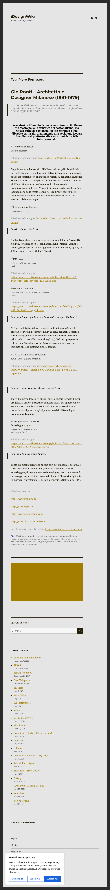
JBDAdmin (19, 536)
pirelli (43, 542)
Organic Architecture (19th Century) (33, 733)
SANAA (17, 665)
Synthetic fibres (22, 703)
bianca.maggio (41, 447)
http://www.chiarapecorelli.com (28, 521)
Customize (17, 879)
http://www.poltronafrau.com (27, 514)
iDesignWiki (23, 16)
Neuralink (19, 793)
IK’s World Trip (48, 280)
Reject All (35, 879)
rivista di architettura (64, 542)
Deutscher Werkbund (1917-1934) (31, 755)
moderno (70, 539)
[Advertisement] (55, 45)
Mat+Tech (16, 851)
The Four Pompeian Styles (27, 657)
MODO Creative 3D (23, 718)
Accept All (52, 879)
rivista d (50, 542)
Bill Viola (18, 687)
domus (37, 539)
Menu (93, 18)
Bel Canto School (23, 672)
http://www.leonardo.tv (23, 499)
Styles (14, 838)
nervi (77, 539)
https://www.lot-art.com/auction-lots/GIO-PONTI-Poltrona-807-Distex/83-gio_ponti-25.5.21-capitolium (44, 370)
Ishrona (39, 310)
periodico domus (18, 542)
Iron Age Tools (21, 800)
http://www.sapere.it (22, 506)
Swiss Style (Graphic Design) (29, 785)
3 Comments (31, 544)
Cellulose (18, 748)
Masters (15, 845)
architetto (50, 536)
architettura (60, 536)
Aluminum (19, 725)
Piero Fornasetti (33, 542)
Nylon (17, 710)
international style (57, 539)
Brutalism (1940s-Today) (27, 770)
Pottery (17, 778)
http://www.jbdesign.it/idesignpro (63, 529)
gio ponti (45, 539)
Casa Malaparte (22, 680)
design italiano (26, 539)
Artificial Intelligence (25, 763)
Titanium (18, 740)
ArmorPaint (20, 695)
